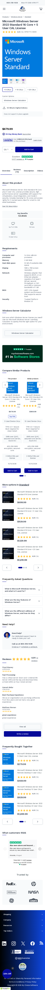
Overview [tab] (6, 171)
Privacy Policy (30, 982)
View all (22, 727)
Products (5, 17)
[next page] (38, 567)
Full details (22, 216)
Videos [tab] (40, 171)
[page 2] (24, 567)
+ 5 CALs (7, 90)
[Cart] (41, 9)
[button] (7, 974)
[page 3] (26, 567)
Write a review (22, 734)
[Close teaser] (13, 968)
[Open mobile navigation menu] (4, 9)
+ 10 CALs (19, 90)
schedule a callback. (29, 647)
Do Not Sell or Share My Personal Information (22, 978)
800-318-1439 (12, 3)
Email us (15, 647)
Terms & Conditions (16, 982)
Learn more (37, 140)
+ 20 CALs (31, 90)
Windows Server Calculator (15, 100)
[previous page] (6, 567)
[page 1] (20, 567)
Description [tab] (29, 171)
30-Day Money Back (18, 134)
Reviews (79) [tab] (17, 170)
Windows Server (16, 17)
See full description (9, 206)
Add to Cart (29, 149)
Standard (28, 17)
